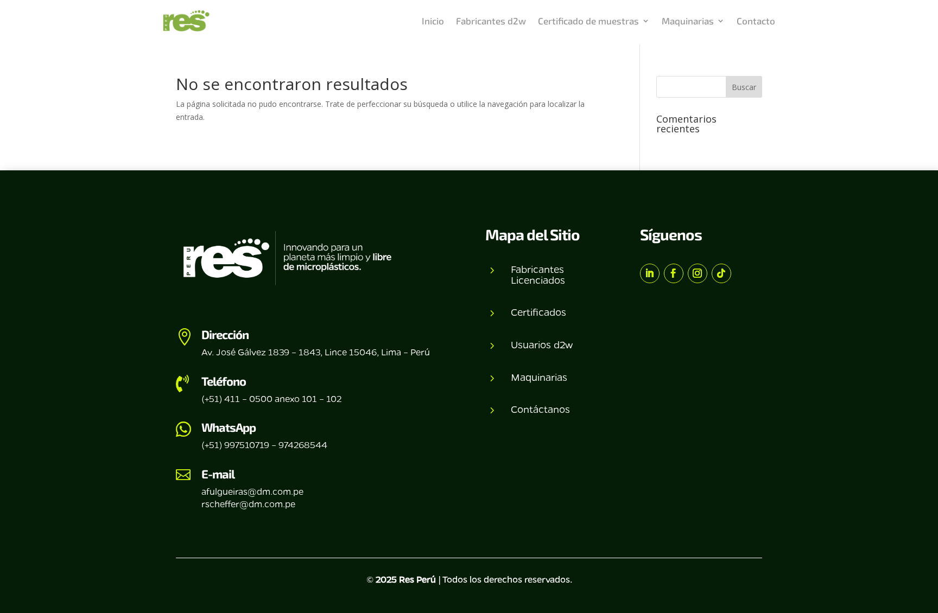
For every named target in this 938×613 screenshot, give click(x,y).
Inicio (433, 20)
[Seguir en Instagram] (697, 273)
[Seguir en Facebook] (673, 273)
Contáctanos (540, 409)
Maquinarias (688, 20)
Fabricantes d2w (491, 20)
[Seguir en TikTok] (721, 273)
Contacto (756, 20)
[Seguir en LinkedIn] (650, 273)
